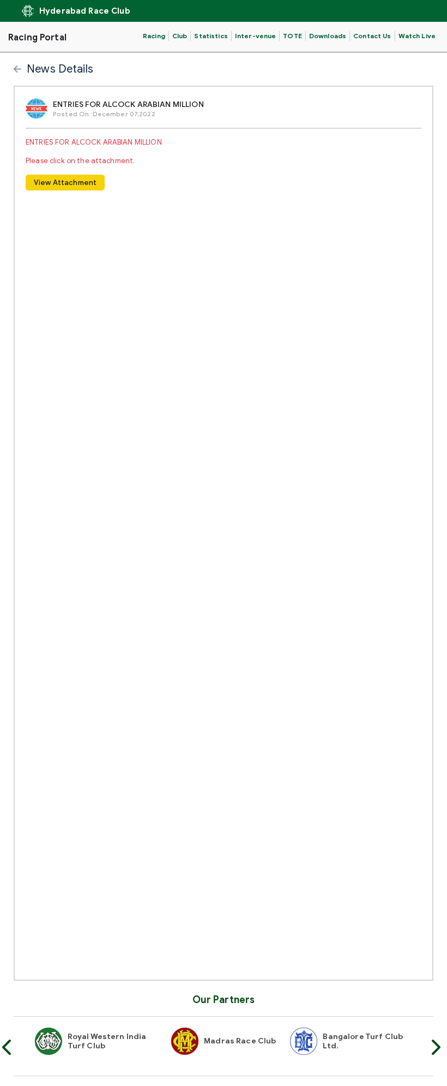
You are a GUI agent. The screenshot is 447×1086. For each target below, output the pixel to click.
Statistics (210, 36)
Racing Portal (37, 37)
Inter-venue (255, 36)
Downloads (327, 36)
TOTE (292, 36)
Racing (154, 36)
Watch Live (417, 36)
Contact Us (372, 36)
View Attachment (65, 182)
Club (180, 36)
